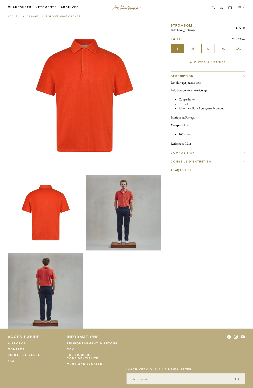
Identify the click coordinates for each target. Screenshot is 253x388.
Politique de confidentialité (82, 356)
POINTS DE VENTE (24, 354)
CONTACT (16, 349)
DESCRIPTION (182, 76)
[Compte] (221, 7)
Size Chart (238, 39)
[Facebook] (229, 336)
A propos (17, 343)
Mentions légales (85, 364)
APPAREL (33, 16)
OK (237, 379)
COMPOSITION (183, 152)
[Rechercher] (213, 7)
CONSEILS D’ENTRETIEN (191, 161)
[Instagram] (235, 336)
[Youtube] (242, 336)
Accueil (15, 16)
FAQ (11, 360)
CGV (70, 349)
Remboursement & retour (92, 343)
